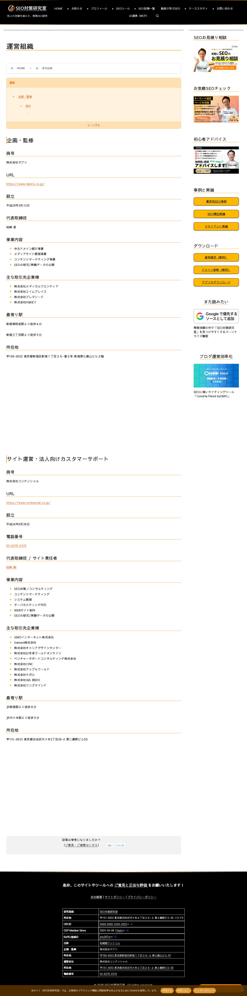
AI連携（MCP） (139, 16)
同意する (167, 990)
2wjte (119, 930)
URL (28, 113)
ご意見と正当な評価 (131, 885)
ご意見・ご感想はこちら (81, 845)
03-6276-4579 (16, 546)
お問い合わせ (225, 8)
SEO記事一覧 (147, 8)
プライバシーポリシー (141, 897)
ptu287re (105, 936)
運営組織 (47, 68)
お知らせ (76, 8)
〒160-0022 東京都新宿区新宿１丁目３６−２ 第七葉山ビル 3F (135, 955)
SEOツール (123, 8)
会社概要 (96, 897)
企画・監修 (25, 96)
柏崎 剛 (11, 567)
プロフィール (99, 8)
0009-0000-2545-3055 (113, 924)
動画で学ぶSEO (170, 8)
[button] (157, 16)
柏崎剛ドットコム (110, 943)
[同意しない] (242, 990)
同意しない (183, 990)
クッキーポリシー (204, 990)
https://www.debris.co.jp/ (25, 184)
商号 (28, 106)
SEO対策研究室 (109, 911)
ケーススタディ (198, 8)
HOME (58, 8)
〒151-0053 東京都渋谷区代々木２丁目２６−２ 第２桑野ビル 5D (137, 967)
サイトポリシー (115, 897)
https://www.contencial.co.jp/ (28, 503)
